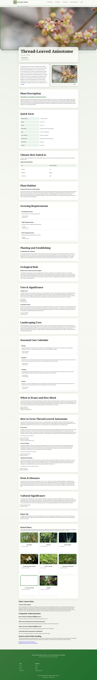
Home (18, 6)
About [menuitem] (82, 2)
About (20, 667)
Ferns (36, 667)
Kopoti (22, 84)
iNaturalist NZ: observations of (28, 643)
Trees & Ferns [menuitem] (49, 2)
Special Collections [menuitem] (74, 2)
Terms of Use (45, 677)
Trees (36, 665)
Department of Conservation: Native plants (27, 641)
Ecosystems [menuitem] (65, 2)
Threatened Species (38, 670)
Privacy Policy (21, 670)
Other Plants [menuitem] (57, 2)
